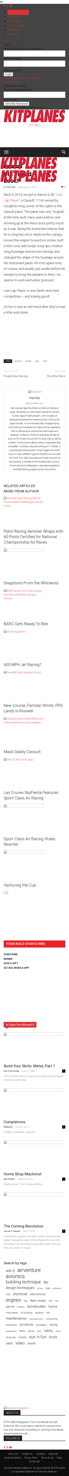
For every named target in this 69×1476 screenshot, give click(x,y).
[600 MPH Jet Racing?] (34, 643)
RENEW (8, 958)
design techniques (20, 1288)
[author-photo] (34, 391)
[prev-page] (5, 892)
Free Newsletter (16, 25)
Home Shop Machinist (23, 1174)
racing (28, 361)
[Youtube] (11, 5)
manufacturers (36, 1319)
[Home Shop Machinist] (34, 1155)
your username (12, 58)
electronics (38, 1294)
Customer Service (12, 1458)
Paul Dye (11, 187)
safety (48, 1331)
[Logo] (28, 168)
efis (8, 1294)
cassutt (18, 361)
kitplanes (39, 1312)
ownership (52, 1318)
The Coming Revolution (23, 1226)
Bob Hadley (9, 1179)
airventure (29, 1270)
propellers (41, 1324)
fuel (50, 1300)
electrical (20, 1294)
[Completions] (34, 1102)
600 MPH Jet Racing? (22, 664)
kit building (26, 1312)
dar (46, 1282)
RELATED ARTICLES (19, 486)
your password (13, 70)
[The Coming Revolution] (34, 1207)
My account (14, 21)
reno (45, 361)
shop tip (11, 1337)
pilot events (11, 1325)
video (20, 1343)
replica (31, 1331)
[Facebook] (5, 5)
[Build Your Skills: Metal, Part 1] (34, 1046)
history (20, 1306)
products (26, 1325)
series (58, 1331)
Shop (59, 1458)
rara (37, 361)
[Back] (5, 40)
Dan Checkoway (11, 1071)
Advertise (13, 29)
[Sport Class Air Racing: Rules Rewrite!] (34, 817)
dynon (40, 1288)
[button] (6, 152)
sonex (22, 1337)
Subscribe (13, 16)
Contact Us (27, 1454)
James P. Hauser (12, 1231)
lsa (48, 1312)
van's (9, 1343)
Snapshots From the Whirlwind (31, 583)
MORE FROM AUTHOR (21, 491)
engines (13, 1300)
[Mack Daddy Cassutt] (34, 730)
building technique (23, 1282)
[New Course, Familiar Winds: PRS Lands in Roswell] (34, 684)
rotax (39, 1331)
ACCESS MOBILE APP (16, 967)
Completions (14, 1122)
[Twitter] (8, 5)
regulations (11, 1331)
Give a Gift (13, 34)
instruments (12, 1312)
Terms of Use (47, 1458)
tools (53, 1337)
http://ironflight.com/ (34, 403)
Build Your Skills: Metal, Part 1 (29, 1066)
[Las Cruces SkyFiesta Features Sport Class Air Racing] (34, 771)
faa (25, 1300)
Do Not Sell (34, 1461)
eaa (48, 1288)
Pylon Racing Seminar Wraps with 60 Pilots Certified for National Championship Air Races (33, 536)
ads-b (10, 1271)
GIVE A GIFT (11, 963)
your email (10, 99)
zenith (31, 1343)
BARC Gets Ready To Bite (26, 624)
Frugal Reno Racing (16, 376)
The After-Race (56, 376)
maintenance (16, 1318)
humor (53, 1306)
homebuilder (36, 1307)
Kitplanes (8, 1127)
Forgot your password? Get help (22, 78)
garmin (10, 1306)
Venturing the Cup (20, 885)
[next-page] (7, 892)
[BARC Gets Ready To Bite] (34, 602)
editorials (57, 1288)
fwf (56, 1300)
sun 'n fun (37, 1337)
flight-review (38, 1300)
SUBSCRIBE (10, 954)
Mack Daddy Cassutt (22, 751)
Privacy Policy (12, 82)
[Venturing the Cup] (34, 864)
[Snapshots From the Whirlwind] (34, 561)
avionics (15, 1276)
